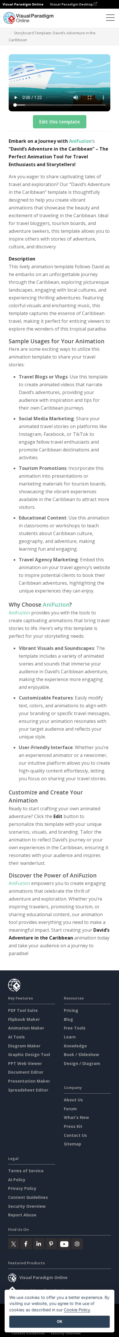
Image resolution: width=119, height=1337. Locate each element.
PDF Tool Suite (23, 1010)
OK (59, 1321)
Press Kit (73, 1126)
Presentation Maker (29, 1081)
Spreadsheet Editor (28, 1090)
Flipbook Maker (24, 1019)
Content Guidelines (28, 1197)
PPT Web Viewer (25, 1063)
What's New (76, 1117)
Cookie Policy (77, 1309)
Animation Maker (26, 1028)
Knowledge (75, 1046)
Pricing (71, 1010)
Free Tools (74, 1028)
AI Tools (16, 1037)
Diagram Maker (24, 1046)
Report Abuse (22, 1215)
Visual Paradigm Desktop (72, 4)
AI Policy (16, 1179)
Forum (70, 1108)
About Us (73, 1099)
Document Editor (25, 1072)
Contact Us (75, 1135)
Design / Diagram (82, 1063)
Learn (70, 1037)
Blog (68, 1019)
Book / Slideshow (81, 1054)
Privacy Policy (22, 1188)
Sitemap (72, 1144)
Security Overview (27, 1206)
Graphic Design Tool (29, 1054)
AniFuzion (80, 141)
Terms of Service (26, 1170)
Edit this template (59, 122)
